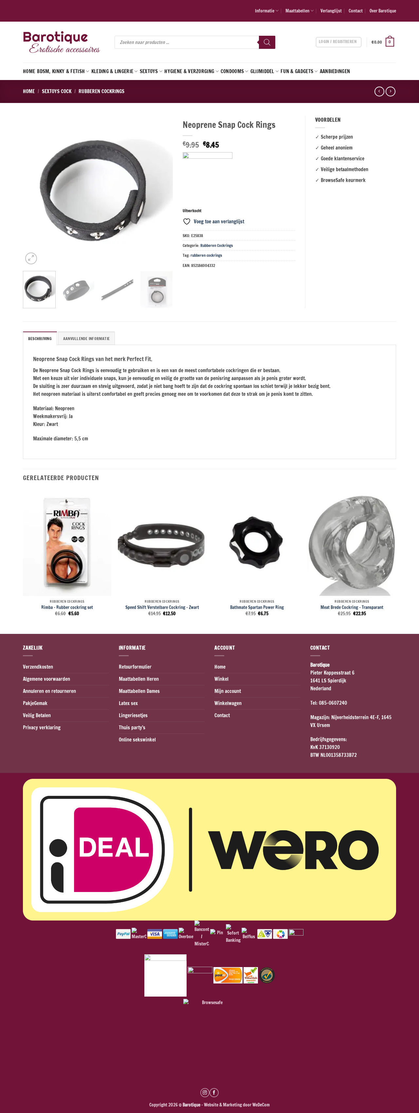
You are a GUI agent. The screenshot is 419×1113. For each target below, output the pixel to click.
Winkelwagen (228, 703)
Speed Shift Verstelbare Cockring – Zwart (162, 607)
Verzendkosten (38, 666)
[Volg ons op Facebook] (214, 1092)
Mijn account (227, 691)
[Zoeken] (267, 42)
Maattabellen (297, 11)
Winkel (221, 679)
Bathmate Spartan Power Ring (257, 607)
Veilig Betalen (37, 715)
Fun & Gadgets (297, 71)
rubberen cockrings (206, 255)
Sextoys (149, 71)
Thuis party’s (132, 727)
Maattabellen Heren (139, 679)
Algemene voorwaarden (46, 679)
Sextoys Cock (56, 91)
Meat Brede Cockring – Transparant (351, 607)
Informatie (264, 11)
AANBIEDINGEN (335, 71)
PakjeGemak (35, 703)
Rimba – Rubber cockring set (67, 607)
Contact (356, 11)
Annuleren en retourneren (49, 691)
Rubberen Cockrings (101, 91)
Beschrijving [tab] (40, 338)
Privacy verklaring (42, 727)
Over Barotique (383, 11)
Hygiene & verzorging (189, 71)
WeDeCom (260, 1105)
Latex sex (128, 703)
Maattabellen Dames (139, 691)
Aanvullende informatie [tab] (86, 338)
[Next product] (379, 91)
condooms (232, 71)
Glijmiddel (262, 71)
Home (29, 71)
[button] (384, 42)
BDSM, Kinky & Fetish (61, 71)
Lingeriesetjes (133, 715)
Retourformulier (135, 666)
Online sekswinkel (137, 739)
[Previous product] (390, 91)
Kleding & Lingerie (112, 71)
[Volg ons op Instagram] (205, 1092)
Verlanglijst (331, 11)
